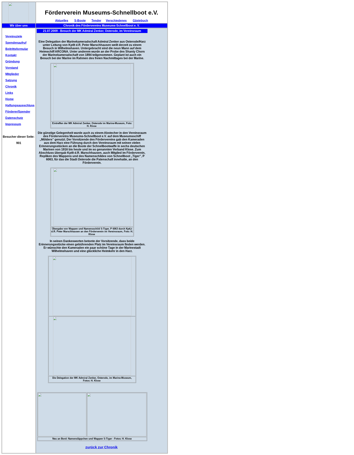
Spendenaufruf (15, 42)
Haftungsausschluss (19, 105)
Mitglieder (12, 74)
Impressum (13, 124)
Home (9, 99)
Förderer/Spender (17, 111)
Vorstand (11, 67)
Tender (96, 20)
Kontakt (10, 55)
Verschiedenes (116, 20)
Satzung (11, 80)
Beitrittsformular (16, 49)
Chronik (11, 86)
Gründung (12, 61)
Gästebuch (140, 20)
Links (9, 92)
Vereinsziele (13, 36)
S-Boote (80, 20)
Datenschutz (14, 117)
